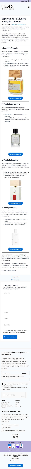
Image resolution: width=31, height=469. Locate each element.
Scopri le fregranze (15, 203)
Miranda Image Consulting (6, 403)
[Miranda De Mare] (8, 7)
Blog (16, 404)
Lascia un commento (6, 24)
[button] (28, 7)
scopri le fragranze (15, 154)
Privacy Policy (15, 458)
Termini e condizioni (15, 460)
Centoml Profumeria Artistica (7, 406)
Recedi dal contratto (15, 465)
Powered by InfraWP (16, 455)
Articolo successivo (15, 279)
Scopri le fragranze (15, 98)
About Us (17, 402)
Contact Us (18, 406)
